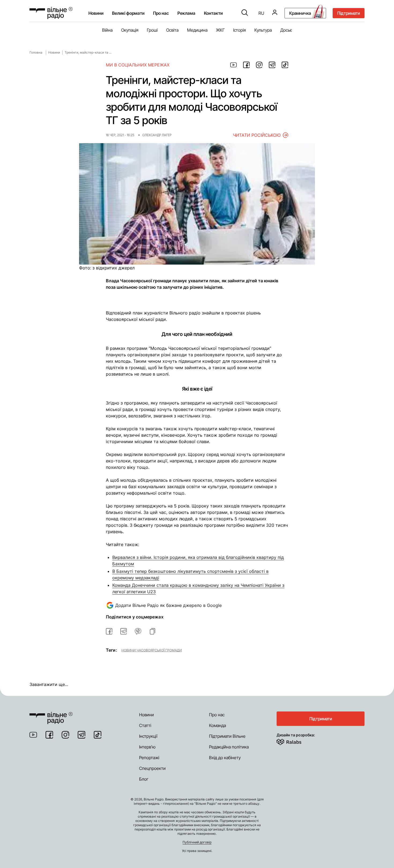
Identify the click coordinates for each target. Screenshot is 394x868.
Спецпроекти (152, 768)
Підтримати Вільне (227, 736)
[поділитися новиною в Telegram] (272, 65)
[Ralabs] (295, 741)
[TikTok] (97, 735)
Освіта (172, 30)
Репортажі (149, 757)
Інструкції (148, 736)
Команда (217, 725)
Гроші (152, 30)
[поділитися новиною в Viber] (138, 631)
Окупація (129, 30)
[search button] (244, 13)
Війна (107, 30)
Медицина (197, 30)
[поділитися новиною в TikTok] (285, 65)
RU (261, 13)
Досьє (286, 30)
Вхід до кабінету (225, 757)
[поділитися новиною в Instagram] (259, 65)
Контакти (213, 13)
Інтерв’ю (147, 747)
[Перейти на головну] (51, 13)
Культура (263, 30)
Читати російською (257, 135)
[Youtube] (33, 735)
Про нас (217, 714)
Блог (143, 779)
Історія (239, 30)
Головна (35, 52)
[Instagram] (65, 735)
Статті (145, 725)
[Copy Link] (152, 631)
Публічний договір (197, 842)
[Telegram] (81, 735)
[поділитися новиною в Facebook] (246, 65)
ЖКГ (220, 30)
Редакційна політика (229, 747)
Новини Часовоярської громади (151, 650)
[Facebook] (49, 735)
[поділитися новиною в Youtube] (233, 65)
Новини (95, 13)
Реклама (186, 13)
